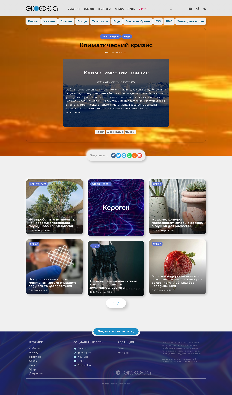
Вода (117, 21)
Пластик (66, 21)
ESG (158, 21)
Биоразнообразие (138, 21)
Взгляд (89, 8)
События (74, 8)
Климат (33, 21)
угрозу (70, 97)
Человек (49, 21)
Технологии (100, 21)
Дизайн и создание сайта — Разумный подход (186, 389)
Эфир (142, 8)
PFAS (169, 21)
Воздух (82, 21)
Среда (119, 8)
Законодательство (190, 21)
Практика (104, 8)
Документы (36, 373)
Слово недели (115, 132)
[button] (113, 155)
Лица (131, 8)
